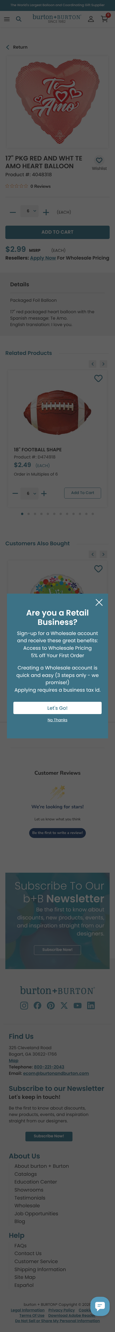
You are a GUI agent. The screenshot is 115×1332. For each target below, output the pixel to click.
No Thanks (57, 720)
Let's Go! (57, 708)
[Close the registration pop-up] (99, 602)
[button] (100, 1306)
